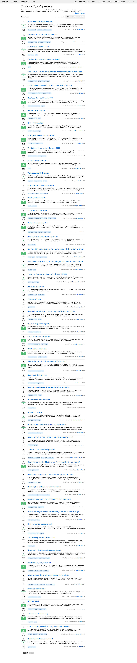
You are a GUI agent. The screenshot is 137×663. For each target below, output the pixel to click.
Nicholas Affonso (79, 557)
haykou (80, 494)
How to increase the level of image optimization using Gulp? (49, 387)
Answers (80, 16)
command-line (41, 42)
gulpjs (48, 42)
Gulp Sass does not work (36, 589)
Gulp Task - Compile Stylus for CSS (40, 98)
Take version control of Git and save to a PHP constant (47, 361)
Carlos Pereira (78, 269)
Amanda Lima (78, 168)
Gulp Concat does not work (37, 375)
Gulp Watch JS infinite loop (37, 349)
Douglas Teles (79, 218)
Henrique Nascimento (78, 420)
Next (31, 653)
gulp (50, 29)
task (39, 118)
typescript (42, 584)
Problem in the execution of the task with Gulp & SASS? (47, 274)
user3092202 (80, 232)
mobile (40, 609)
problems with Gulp (34, 299)
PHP (75, 1)
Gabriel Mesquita (79, 570)
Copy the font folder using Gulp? (39, 336)
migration (46, 570)
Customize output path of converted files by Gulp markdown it (49, 499)
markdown (41, 507)
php (29, 93)
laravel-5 (35, 634)
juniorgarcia (79, 81)
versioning (39, 29)
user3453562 (80, 432)
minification (41, 294)
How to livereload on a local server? (40, 639)
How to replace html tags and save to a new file (44, 487)
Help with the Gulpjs (35, 412)
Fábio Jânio (79, 331)
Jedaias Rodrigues (77, 507)
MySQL (110, 1)
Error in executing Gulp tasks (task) (40, 524)
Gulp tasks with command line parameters (42, 34)
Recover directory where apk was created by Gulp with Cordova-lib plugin (53, 512)
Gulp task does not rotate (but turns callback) (43, 59)
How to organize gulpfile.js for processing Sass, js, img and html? (50, 474)
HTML (94, 1)
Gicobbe (81, 118)
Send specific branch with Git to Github (41, 135)
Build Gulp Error (33, 601)
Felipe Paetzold (78, 344)
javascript (30, 42)
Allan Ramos (79, 105)
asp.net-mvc (31, 457)
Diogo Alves (80, 307)
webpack (51, 457)
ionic (29, 470)
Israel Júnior (80, 29)
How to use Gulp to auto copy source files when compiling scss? (50, 437)
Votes (68, 16)
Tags (33, 1)
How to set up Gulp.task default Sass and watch (44, 550)
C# (98, 1)
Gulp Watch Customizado (37, 198)
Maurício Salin (79, 180)
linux (36, 232)
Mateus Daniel (79, 193)
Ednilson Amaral (79, 319)
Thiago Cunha (78, 395)
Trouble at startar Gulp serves (38, 173)
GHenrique (80, 519)
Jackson (81, 356)
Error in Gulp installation (36, 123)
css (29, 54)
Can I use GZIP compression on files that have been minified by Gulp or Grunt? (56, 249)
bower (39, 81)
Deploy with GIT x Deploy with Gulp (40, 22)
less (36, 81)
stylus (42, 106)
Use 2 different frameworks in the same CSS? (44, 148)
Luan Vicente (80, 143)
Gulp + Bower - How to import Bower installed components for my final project (55, 72)
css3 (36, 156)
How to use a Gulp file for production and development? (47, 425)
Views (74, 16)
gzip (46, 257)
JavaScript (82, 1)
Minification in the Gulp (36, 286)
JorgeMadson (80, 469)
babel (49, 218)
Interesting (14, 1)
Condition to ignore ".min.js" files (39, 324)
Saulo (82, 533)
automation (46, 494)
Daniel (80, 621)
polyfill (54, 218)
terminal (40, 232)
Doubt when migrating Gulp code (39, 562)
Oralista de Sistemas (76, 67)
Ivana (82, 155)
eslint (37, 470)
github (32, 143)
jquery (39, 93)
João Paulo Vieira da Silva (76, 281)
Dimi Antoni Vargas (78, 256)
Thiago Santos (78, 205)
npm (29, 193)
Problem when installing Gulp (38, 223)
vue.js (33, 407)
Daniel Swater (78, 382)
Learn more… (80, 13)
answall (5, 2)
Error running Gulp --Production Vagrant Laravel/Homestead (49, 626)
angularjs (30, 181)
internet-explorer (39, 218)
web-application (36, 344)
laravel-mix (34, 445)
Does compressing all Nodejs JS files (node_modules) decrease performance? (55, 261)
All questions (24, 1)
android (30, 519)
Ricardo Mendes (79, 294)
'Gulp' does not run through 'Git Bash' (41, 185)
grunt (33, 257)
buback (81, 93)
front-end (33, 29)
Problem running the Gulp (37, 160)
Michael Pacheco (78, 584)
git (28, 29)
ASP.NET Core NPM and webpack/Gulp (41, 449)
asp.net (38, 457)
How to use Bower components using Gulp (43, 236)
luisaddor (81, 646)
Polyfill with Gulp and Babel (37, 210)
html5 (29, 609)
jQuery (103, 1)
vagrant (41, 634)
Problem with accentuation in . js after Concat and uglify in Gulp (50, 85)
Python (123, 1)
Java (88, 1)
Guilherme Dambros (78, 130)
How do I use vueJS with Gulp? (39, 400)
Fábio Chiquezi (79, 596)
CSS (128, 1)
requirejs (52, 584)
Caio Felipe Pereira (77, 42)
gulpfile (46, 193)
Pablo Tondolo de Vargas (76, 457)
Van (82, 609)
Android (116, 1)
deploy (45, 29)
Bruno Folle (80, 545)
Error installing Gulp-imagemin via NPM (41, 538)
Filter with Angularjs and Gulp (38, 614)
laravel (30, 131)
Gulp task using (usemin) (36, 110)
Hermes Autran (79, 634)
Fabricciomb (80, 54)
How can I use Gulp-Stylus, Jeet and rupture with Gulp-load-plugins (51, 311)
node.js (40, 156)
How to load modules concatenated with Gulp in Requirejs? (48, 575)
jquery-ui (45, 93)
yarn (41, 193)
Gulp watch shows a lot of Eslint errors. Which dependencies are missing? (54, 462)
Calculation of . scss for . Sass (38, 47)
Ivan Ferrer (78, 370)
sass (32, 54)
